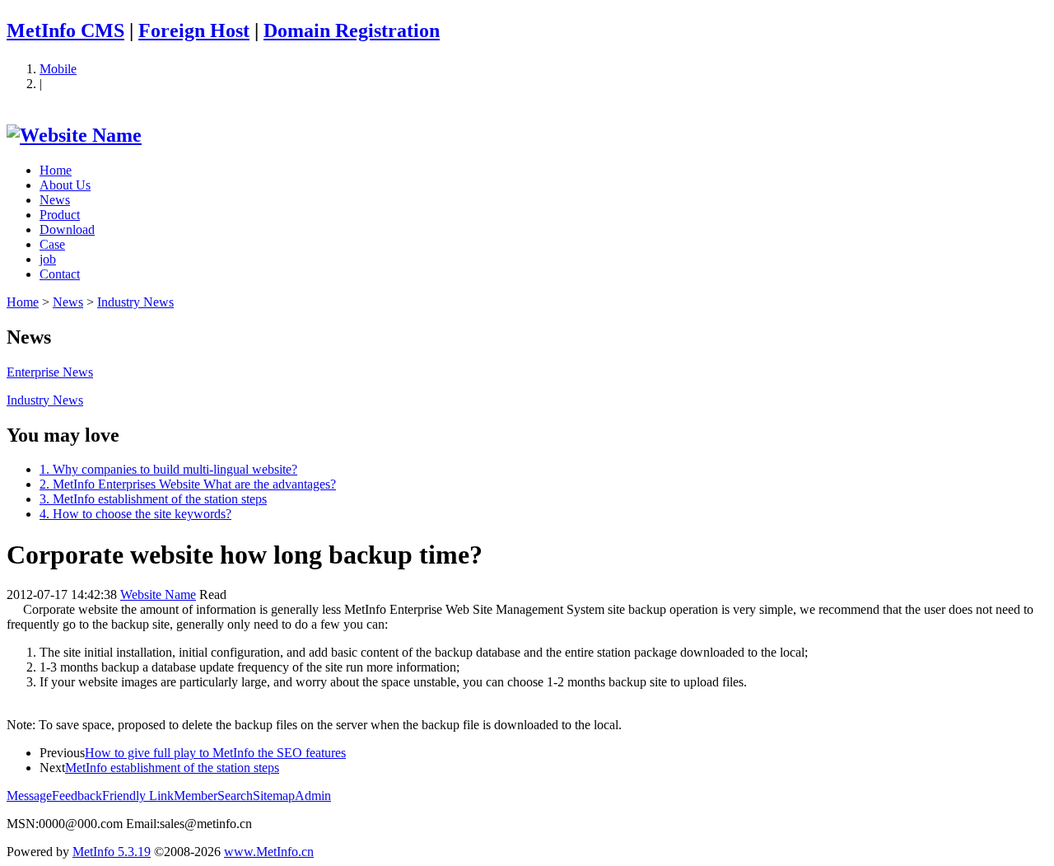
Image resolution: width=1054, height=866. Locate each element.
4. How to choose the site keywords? (135, 514)
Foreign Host (194, 30)
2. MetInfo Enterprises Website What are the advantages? (188, 484)
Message (29, 796)
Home (56, 170)
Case (52, 244)
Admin (313, 796)
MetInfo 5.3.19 (111, 852)
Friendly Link (138, 796)
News (55, 200)
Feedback (77, 796)
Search (235, 796)
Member (195, 796)
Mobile (58, 69)
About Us (65, 185)
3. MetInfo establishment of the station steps (153, 499)
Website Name (158, 594)
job (48, 259)
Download (67, 229)
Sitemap (274, 796)
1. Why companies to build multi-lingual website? (168, 469)
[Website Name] (74, 135)
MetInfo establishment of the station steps (172, 768)
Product (60, 215)
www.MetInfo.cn (269, 852)
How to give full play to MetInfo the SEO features (215, 753)
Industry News (135, 302)
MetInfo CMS (65, 30)
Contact (60, 274)
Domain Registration (352, 30)
